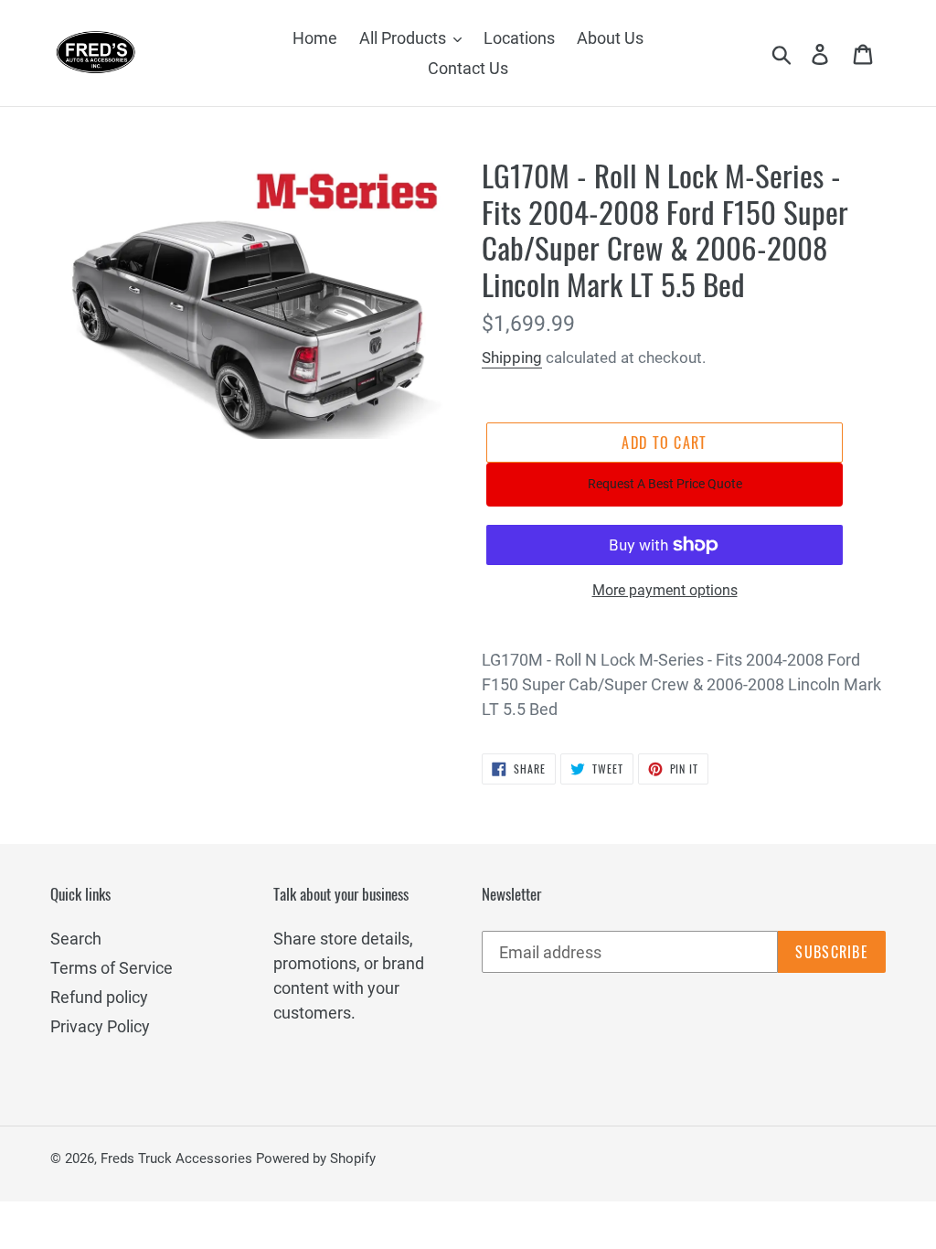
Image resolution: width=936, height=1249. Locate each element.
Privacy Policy (100, 1026)
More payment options (665, 590)
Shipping (512, 357)
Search (75, 938)
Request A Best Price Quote (665, 483)
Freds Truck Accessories (178, 1158)
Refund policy (99, 997)
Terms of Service (111, 967)
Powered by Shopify (316, 1158)
